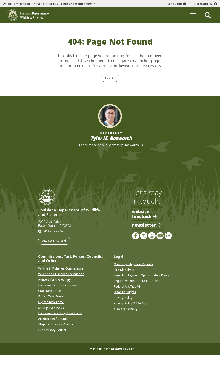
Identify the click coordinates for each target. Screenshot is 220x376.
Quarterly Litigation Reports (133, 264)
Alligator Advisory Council (55, 324)
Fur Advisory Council (52, 330)
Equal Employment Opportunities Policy (141, 275)
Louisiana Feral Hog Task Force (60, 313)
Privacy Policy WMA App (130, 303)
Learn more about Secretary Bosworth (109, 145)
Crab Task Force (49, 291)
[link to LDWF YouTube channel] (160, 235)
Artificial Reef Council (53, 319)
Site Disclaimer (124, 270)
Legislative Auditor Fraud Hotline (136, 281)
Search (110, 78)
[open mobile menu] (193, 15)
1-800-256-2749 (53, 231)
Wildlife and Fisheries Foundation (61, 274)
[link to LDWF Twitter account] (143, 235)
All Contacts (52, 240)
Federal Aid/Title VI (127, 286)
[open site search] (207, 15)
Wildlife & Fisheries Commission (60, 268)
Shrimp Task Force (51, 307)
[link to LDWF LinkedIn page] (168, 235)
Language (174, 3)
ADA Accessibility (126, 309)
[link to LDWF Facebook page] (135, 235)
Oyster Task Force (51, 302)
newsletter (144, 225)
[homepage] (28, 15)
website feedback (141, 213)
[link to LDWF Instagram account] (152, 235)
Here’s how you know (76, 3)
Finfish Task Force (50, 296)
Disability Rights (125, 292)
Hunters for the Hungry (54, 279)
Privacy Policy (123, 298)
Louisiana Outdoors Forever (58, 285)
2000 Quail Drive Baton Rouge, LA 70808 (54, 224)
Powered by (110, 349)
